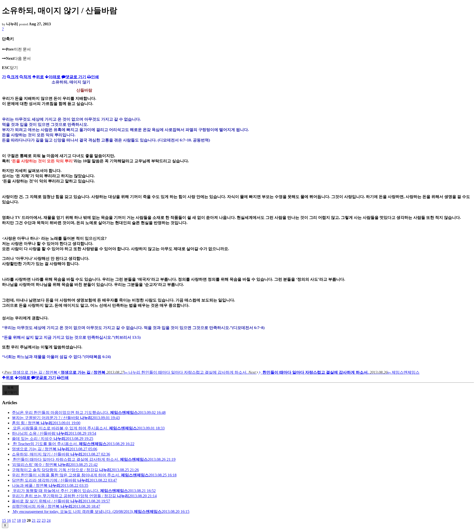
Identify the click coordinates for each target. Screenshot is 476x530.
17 (14, 520)
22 (39, 520)
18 (19, 520)
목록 (10, 390)
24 (49, 520)
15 (4, 520)
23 (44, 520)
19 (24, 520)
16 (9, 520)
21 (34, 520)
